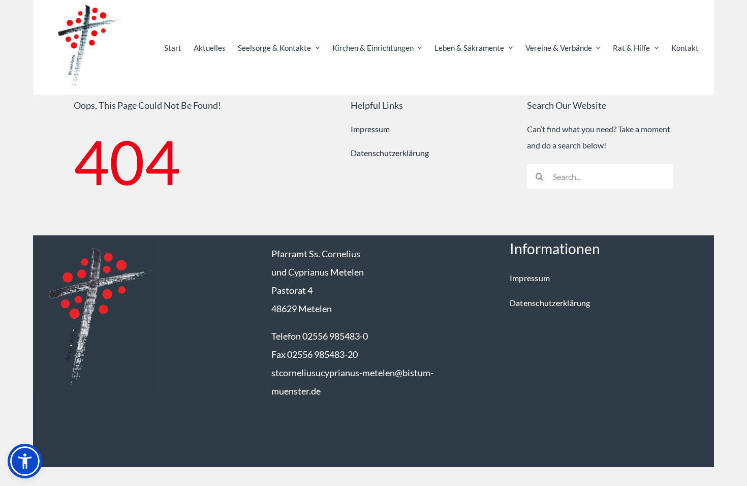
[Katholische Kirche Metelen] (94, 244)
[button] (25, 461)
